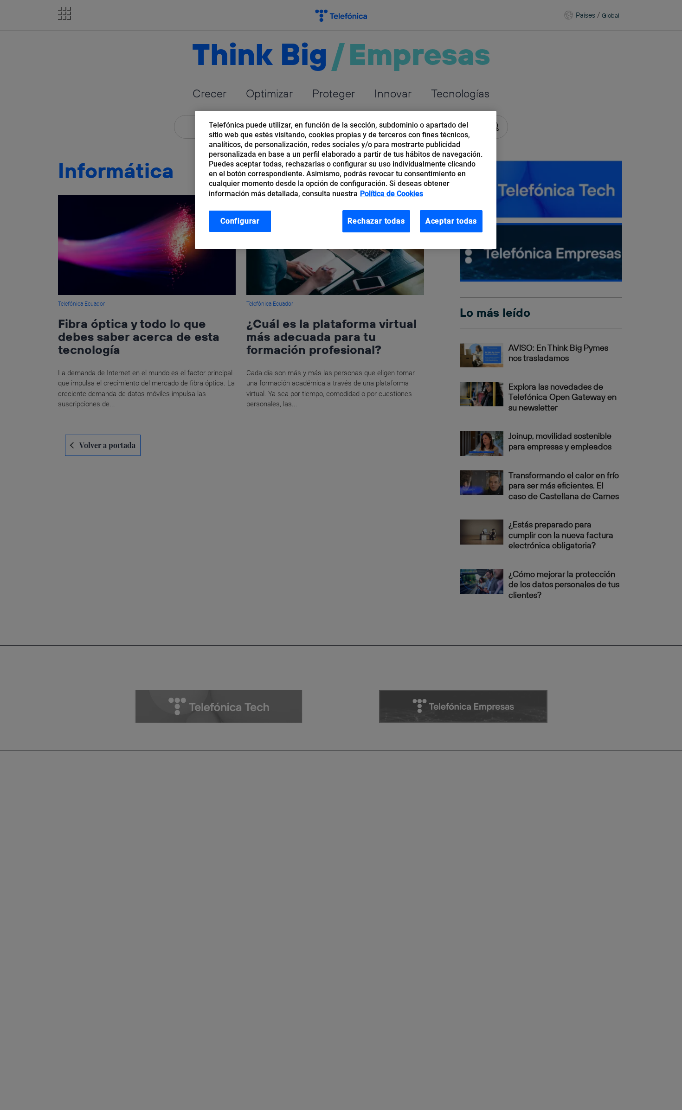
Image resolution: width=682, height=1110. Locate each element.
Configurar (240, 221)
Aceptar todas (451, 221)
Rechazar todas (376, 221)
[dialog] (345, 180)
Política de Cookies (391, 193)
